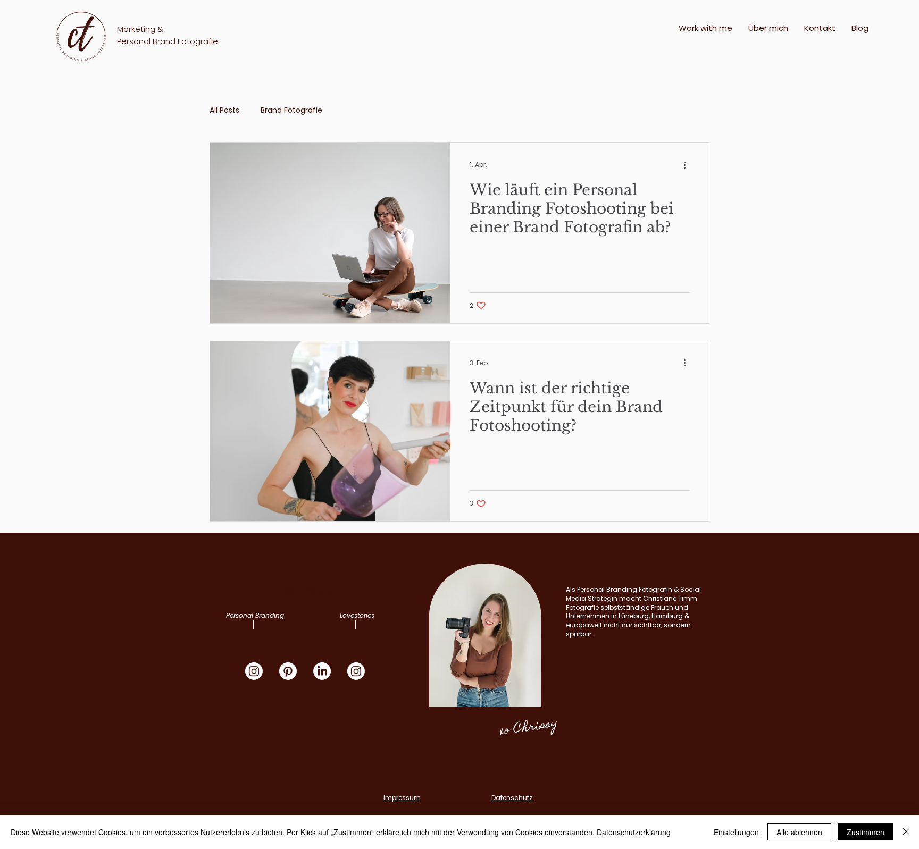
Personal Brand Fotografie (167, 41)
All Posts (224, 110)
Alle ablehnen (799, 832)
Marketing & (140, 29)
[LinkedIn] (322, 671)
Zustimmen (865, 832)
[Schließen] (906, 831)
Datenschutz (511, 797)
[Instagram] (254, 671)
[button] (705, 28)
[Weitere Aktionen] (688, 164)
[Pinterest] (288, 671)
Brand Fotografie (291, 110)
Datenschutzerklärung (634, 832)
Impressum (402, 797)
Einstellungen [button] (736, 832)
